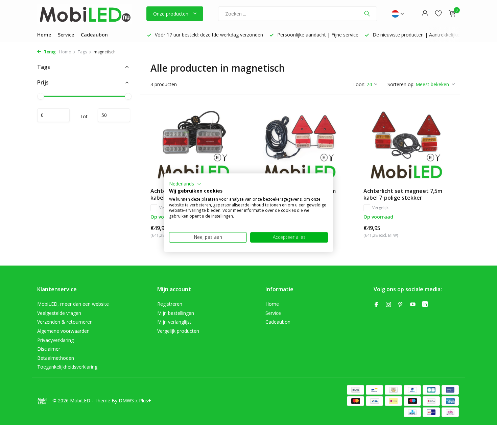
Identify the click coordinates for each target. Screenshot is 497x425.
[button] (185, 184)
